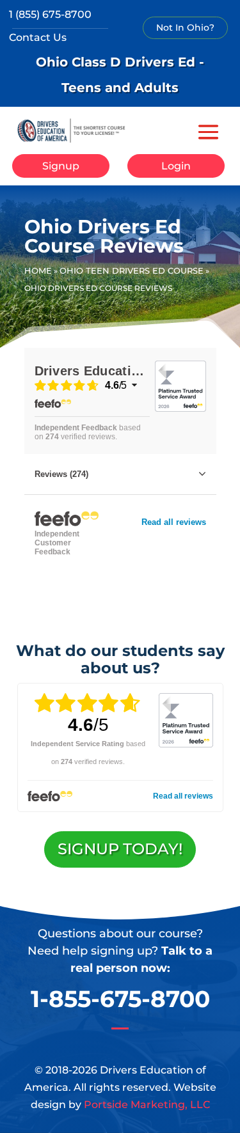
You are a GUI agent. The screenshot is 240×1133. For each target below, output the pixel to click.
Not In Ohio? (185, 27)
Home (38, 270)
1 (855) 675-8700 (50, 14)
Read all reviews (173, 522)
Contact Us (38, 37)
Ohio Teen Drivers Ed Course (132, 270)
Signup (60, 166)
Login (176, 166)
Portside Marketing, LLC (147, 1104)
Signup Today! (120, 849)
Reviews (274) (61, 474)
